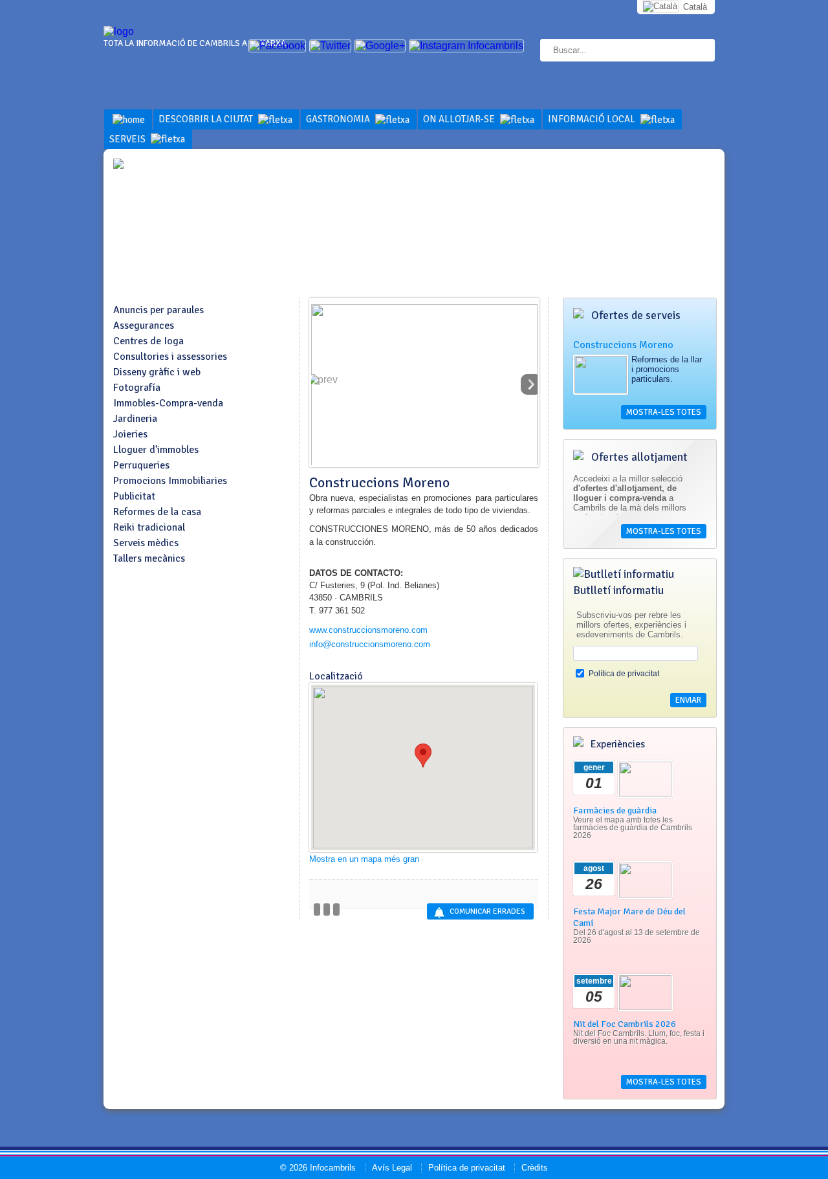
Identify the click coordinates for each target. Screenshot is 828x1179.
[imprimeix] (336, 909)
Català (695, 7)
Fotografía (136, 387)
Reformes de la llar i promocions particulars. (666, 369)
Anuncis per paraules (158, 309)
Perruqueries (141, 465)
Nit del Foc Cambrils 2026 (624, 1024)
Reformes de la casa (157, 511)
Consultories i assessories (170, 356)
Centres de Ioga (148, 341)
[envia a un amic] (326, 909)
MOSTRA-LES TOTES (663, 412)
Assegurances (143, 325)
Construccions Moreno (623, 344)
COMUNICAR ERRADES (487, 911)
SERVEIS (128, 139)
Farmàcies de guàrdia (615, 810)
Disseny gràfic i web (157, 372)
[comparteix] (317, 909)
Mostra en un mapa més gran (364, 859)
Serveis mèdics (146, 542)
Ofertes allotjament (638, 457)
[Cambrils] (119, 31)
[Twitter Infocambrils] (330, 45)
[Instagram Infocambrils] (466, 45)
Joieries (130, 434)
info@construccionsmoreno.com (369, 644)
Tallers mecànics (149, 558)
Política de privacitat (624, 673)
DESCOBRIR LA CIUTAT (206, 119)
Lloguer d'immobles (156, 449)
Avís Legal (392, 1168)
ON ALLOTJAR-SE (460, 119)
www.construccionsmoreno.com (368, 630)
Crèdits (534, 1168)
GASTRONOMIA (339, 119)
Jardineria (135, 418)
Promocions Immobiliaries (170, 480)
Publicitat (134, 496)
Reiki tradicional (149, 527)
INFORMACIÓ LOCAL (592, 119)
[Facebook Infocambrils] (277, 45)
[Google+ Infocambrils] (380, 45)
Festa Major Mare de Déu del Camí (629, 917)
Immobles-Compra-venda (168, 403)
